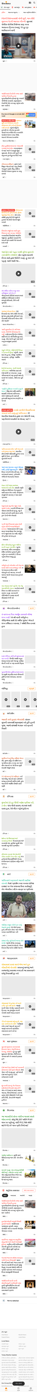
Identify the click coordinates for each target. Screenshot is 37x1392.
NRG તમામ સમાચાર (29, 1190)
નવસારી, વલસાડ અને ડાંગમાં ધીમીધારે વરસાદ (27, 1372)
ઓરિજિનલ (6, 226)
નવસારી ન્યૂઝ (5, 1344)
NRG (5, 1195)
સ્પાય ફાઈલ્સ (6, 444)
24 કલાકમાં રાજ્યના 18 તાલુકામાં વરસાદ (10, 1365)
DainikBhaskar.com (7, 1386)
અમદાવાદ (5, 539)
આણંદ (30, 1195)
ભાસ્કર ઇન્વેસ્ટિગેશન (8, 141)
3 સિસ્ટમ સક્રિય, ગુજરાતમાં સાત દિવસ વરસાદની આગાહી (10, 1358)
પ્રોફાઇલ (31, 1390)
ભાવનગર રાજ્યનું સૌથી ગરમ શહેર (27, 1362)
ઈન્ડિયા (5, 286)
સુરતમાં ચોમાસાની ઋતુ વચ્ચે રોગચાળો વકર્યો (27, 1377)
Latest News (22, 1337)
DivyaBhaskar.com (24, 1386)
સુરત (4, 61)
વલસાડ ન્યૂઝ (22, 1344)
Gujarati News (5, 1337)
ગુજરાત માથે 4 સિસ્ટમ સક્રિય (9, 1367)
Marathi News (22, 1334)
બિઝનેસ (5, 1150)
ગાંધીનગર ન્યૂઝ (22, 1346)
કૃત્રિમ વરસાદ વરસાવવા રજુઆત (26, 1358)
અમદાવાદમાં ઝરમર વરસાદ (8, 1360)
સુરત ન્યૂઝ (21, 1348)
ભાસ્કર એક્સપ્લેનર (8, 324)
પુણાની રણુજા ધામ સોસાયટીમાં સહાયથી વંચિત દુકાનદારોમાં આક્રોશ (27, 1365)
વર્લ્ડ (4, 404)
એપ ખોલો (18, 1383)
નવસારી (5, 246)
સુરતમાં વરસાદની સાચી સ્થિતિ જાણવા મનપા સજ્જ (10, 1362)
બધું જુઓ (31, 688)
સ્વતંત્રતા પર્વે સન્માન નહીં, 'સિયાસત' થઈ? (10, 1374)
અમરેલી (22, 1195)
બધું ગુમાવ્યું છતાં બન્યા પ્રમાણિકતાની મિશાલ (10, 1372)
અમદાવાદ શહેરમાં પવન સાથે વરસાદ (27, 1374)
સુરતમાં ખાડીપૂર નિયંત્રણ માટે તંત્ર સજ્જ (10, 1369)
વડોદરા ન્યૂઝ (5, 1351)
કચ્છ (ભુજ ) (6, 159)
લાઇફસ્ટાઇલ (6, 998)
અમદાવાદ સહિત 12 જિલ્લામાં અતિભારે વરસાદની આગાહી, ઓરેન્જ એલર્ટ (27, 1369)
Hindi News (5, 1334)
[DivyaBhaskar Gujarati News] (6, 3)
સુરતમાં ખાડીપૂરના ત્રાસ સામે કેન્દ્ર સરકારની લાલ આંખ (27, 1360)
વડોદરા (5, 345)
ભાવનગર (5, 519)
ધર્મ (3, 177)
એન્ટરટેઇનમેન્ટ (7, 306)
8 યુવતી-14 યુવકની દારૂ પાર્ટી (9, 1377)
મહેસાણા (5, 109)
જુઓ (18, 1390)
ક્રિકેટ (4, 480)
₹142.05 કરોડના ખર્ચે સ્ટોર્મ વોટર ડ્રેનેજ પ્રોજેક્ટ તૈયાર (27, 1367)
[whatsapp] (32, 61)
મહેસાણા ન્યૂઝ (5, 1346)
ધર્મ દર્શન (5, 753)
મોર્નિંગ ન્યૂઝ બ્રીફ (6, 1379)
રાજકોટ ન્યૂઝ (5, 1348)
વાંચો (6, 1390)
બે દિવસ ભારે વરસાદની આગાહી (26, 1379)
